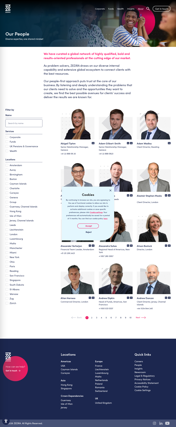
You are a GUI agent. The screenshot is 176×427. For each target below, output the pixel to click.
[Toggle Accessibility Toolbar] (6, 421)
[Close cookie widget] (110, 190)
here (105, 218)
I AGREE (88, 226)
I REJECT (88, 231)
